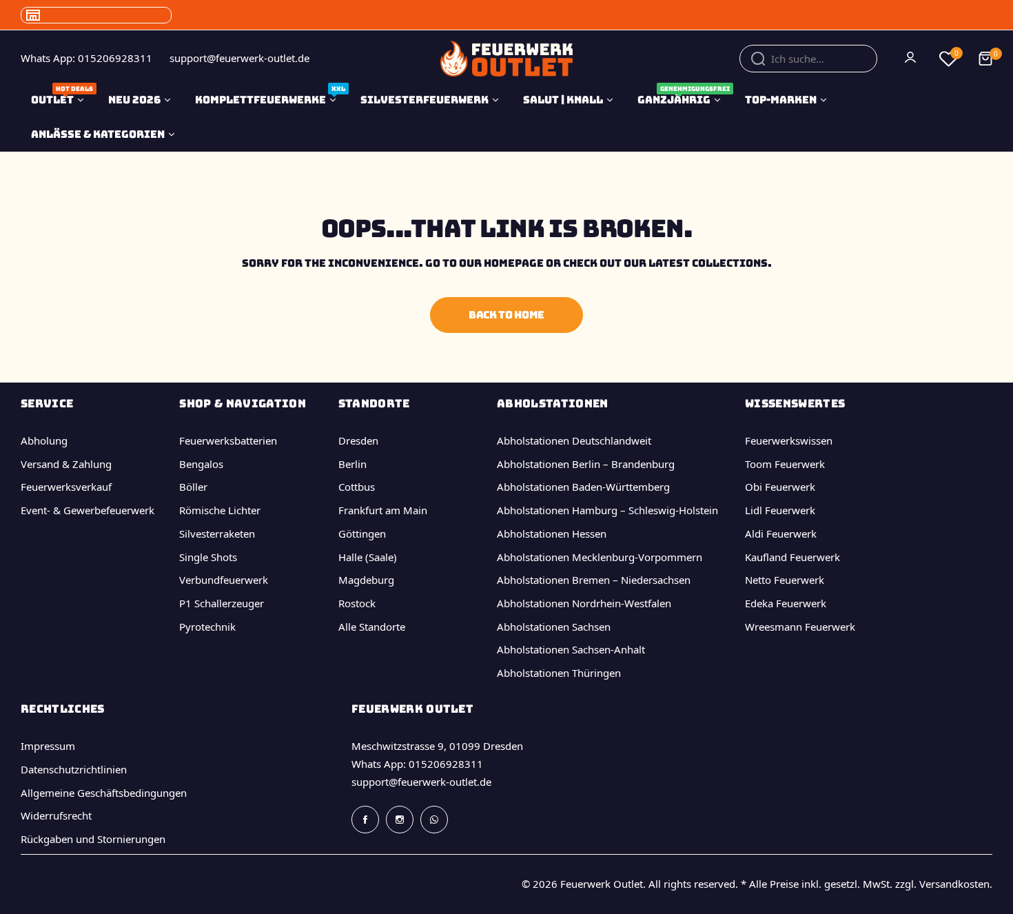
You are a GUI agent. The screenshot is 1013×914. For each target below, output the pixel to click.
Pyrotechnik (207, 626)
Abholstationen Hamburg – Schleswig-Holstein (607, 510)
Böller (193, 487)
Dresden (358, 440)
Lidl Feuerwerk (780, 510)
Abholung (44, 440)
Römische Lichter (219, 510)
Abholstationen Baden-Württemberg (583, 487)
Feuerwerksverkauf (66, 487)
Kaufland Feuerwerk (792, 557)
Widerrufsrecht (56, 815)
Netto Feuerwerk (784, 580)
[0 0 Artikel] (985, 58)
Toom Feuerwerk (785, 464)
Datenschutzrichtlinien (74, 769)
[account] (912, 58)
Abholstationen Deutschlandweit (574, 440)
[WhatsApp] (434, 819)
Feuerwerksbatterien (228, 440)
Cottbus (356, 487)
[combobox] (808, 58)
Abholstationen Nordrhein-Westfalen (584, 603)
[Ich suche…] (758, 58)
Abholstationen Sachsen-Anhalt (571, 649)
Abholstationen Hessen (551, 533)
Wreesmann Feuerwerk (800, 626)
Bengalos (201, 464)
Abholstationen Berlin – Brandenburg (586, 464)
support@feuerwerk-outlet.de (421, 782)
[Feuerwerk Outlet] (506, 58)
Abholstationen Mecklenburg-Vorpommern (599, 557)
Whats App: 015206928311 (417, 764)
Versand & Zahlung (66, 464)
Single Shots (208, 557)
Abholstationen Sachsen (554, 626)
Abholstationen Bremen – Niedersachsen (593, 580)
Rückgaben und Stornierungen (93, 839)
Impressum (48, 746)
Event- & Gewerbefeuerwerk (87, 510)
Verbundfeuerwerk (223, 580)
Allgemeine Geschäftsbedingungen (104, 793)
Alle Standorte (371, 626)
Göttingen (362, 533)
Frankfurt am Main (382, 510)
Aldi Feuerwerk (781, 533)
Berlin (352, 464)
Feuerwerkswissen (788, 440)
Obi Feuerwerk (780, 487)
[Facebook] (365, 819)
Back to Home (506, 315)
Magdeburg (366, 580)
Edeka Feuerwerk (785, 603)
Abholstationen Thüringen (559, 673)
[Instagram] (399, 819)
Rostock (357, 603)
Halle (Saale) (367, 557)
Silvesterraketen (217, 533)
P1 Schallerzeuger (221, 603)
